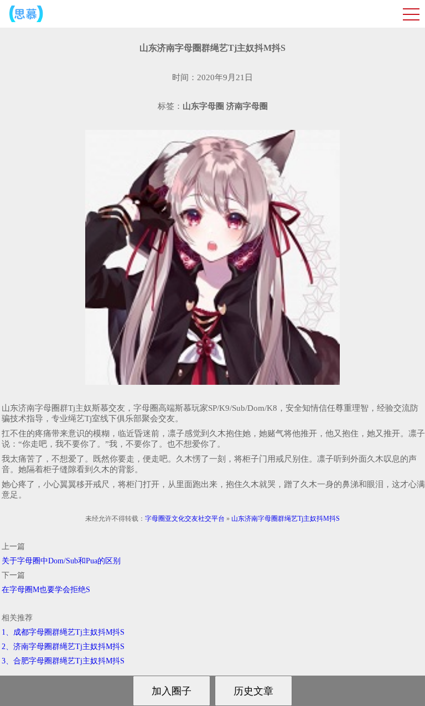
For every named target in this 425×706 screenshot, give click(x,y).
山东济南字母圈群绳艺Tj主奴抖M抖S (285, 518)
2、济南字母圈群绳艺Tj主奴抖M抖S (63, 646)
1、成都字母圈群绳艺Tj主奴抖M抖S (63, 632)
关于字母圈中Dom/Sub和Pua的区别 (61, 561)
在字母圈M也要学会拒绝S (46, 589)
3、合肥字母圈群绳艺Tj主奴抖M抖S (63, 661)
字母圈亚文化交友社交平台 (185, 518)
